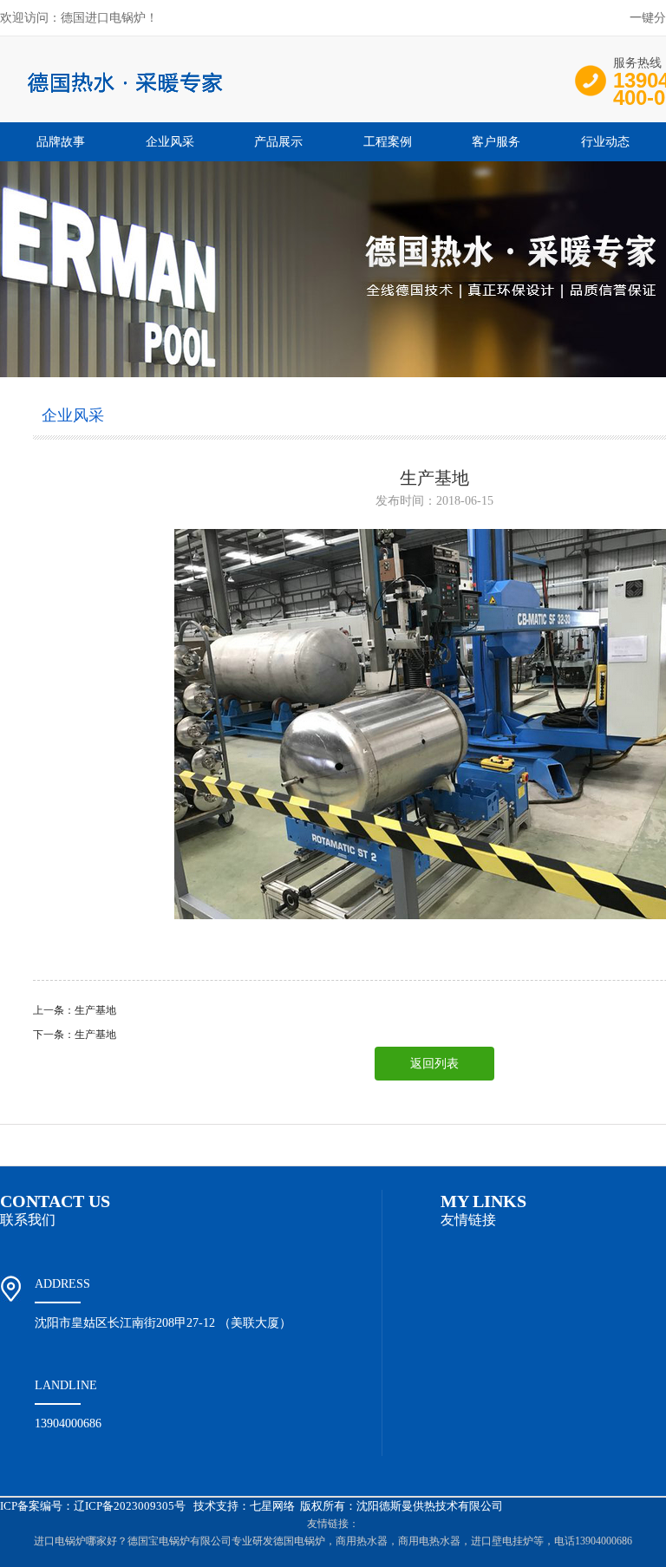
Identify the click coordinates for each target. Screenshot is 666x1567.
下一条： (54, 1034)
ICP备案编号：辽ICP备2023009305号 (93, 1505)
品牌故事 (60, 141)
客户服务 (496, 141)
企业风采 (170, 141)
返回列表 (434, 1063)
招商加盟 (545, 1145)
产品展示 (278, 141)
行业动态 (605, 141)
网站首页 (49, 1145)
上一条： (54, 1010)
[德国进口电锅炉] (260, 105)
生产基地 (95, 1010)
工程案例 (387, 141)
